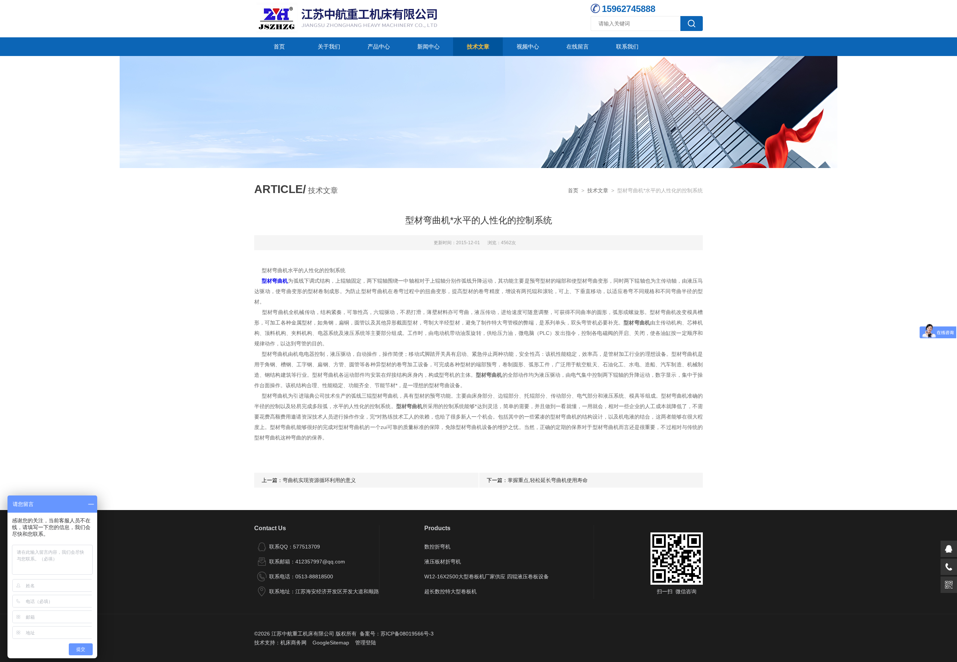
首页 (279, 46)
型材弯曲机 (275, 281)
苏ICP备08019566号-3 (407, 634)
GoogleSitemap (331, 643)
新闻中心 (428, 46)
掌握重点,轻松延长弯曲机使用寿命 (548, 480)
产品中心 (378, 46)
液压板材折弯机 (442, 562)
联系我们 (627, 46)
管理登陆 (365, 643)
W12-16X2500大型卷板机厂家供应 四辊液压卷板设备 (486, 576)
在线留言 (577, 46)
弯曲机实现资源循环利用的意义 (319, 480)
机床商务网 (293, 643)
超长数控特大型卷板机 (450, 591)
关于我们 (329, 46)
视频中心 (528, 46)
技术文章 (478, 46)
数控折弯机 (437, 547)
